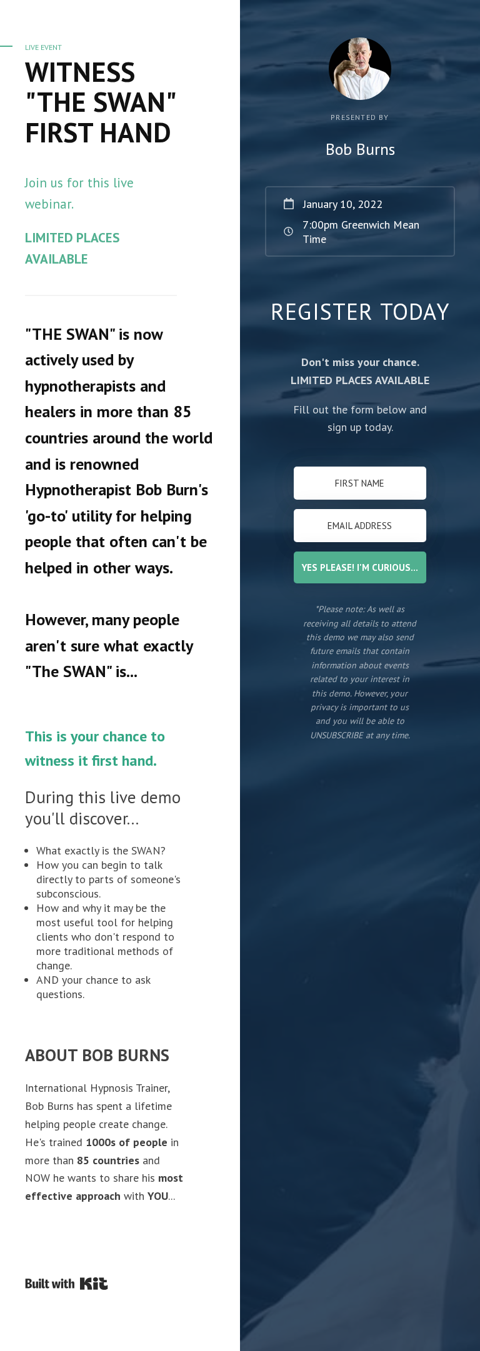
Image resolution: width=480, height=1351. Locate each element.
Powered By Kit (66, 1283)
